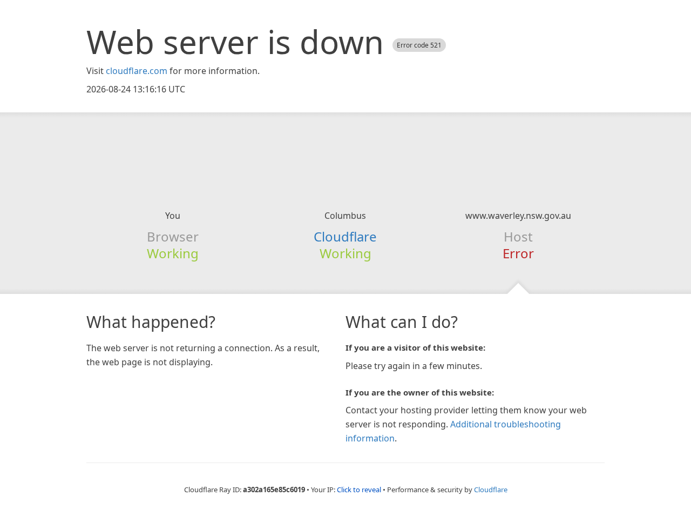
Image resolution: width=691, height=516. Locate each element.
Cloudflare (345, 236)
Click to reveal (359, 489)
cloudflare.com (136, 71)
